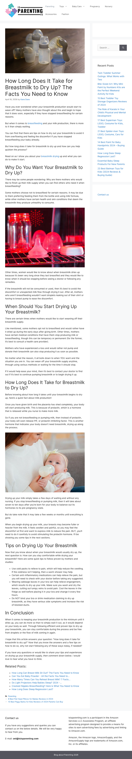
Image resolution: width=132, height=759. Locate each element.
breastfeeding (35, 123)
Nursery (108, 6)
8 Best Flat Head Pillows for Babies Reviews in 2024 (30, 699)
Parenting (49, 6)
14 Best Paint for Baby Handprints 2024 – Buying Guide (111, 145)
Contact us (103, 194)
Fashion (65, 14)
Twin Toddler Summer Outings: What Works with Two (111, 76)
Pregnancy (95, 6)
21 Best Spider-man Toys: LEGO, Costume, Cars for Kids (111, 134)
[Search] (123, 48)
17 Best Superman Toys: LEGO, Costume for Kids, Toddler (110, 123)
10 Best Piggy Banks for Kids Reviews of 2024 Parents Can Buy (35, 702)
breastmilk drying (50, 156)
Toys (61, 6)
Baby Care (77, 6)
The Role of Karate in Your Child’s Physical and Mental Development (112, 112)
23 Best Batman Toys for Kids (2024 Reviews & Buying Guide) (110, 171)
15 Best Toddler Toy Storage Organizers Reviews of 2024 (112, 101)
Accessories (51, 14)
